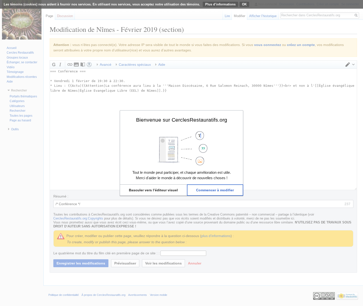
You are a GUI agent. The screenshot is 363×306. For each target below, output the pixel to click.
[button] (153, 190)
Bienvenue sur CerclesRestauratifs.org (181, 119)
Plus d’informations (220, 4)
